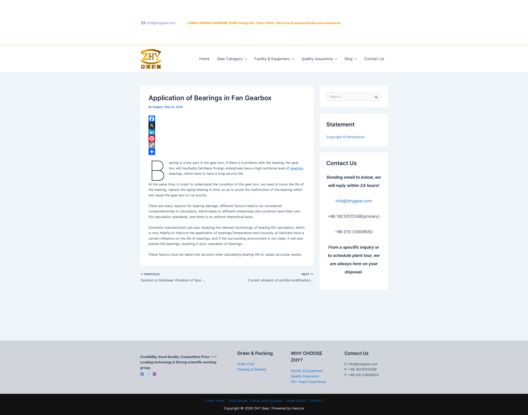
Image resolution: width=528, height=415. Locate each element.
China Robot (295, 401)
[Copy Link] (226, 145)
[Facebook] (226, 118)
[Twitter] (148, 374)
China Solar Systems (267, 401)
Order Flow (246, 364)
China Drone (237, 401)
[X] (226, 125)
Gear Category (230, 59)
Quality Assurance (317, 59)
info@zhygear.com (354, 200)
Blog (348, 59)
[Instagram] (154, 374)
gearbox (296, 168)
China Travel (215, 401)
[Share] (226, 151)
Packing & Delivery (251, 369)
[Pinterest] (226, 138)
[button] (245, 59)
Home (204, 59)
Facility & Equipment (272, 59)
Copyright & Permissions (345, 137)
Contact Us (374, 59)
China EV (316, 401)
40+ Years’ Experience (308, 382)
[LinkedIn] (226, 132)
